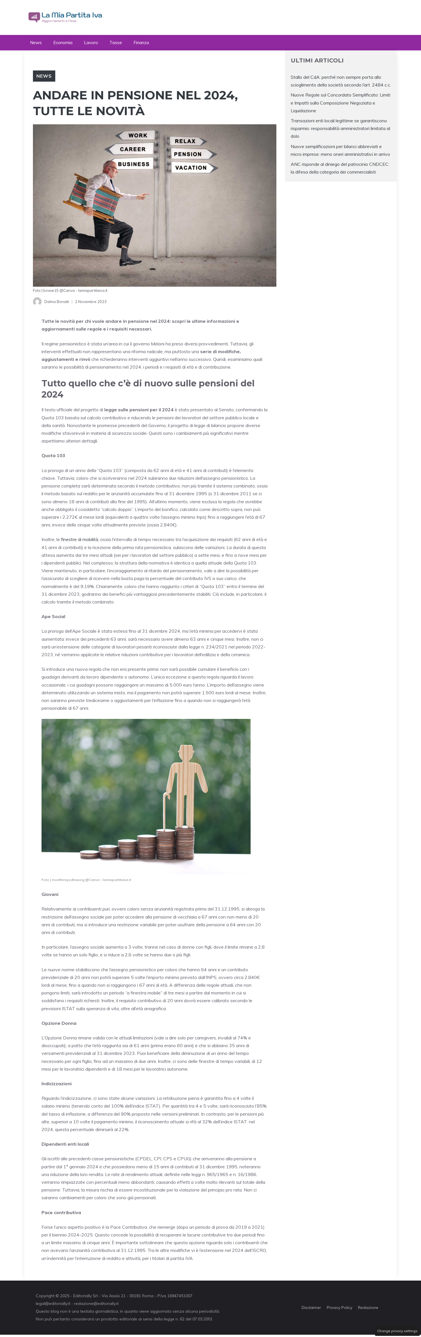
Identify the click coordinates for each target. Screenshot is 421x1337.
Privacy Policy (339, 1307)
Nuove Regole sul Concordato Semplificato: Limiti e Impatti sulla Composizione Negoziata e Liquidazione (340, 102)
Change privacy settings (397, 1331)
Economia (62, 42)
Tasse (115, 42)
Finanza (141, 42)
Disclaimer (311, 1307)
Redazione (368, 1307)
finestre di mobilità (79, 539)
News (36, 42)
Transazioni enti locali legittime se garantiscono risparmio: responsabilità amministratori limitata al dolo (340, 128)
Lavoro (91, 42)
